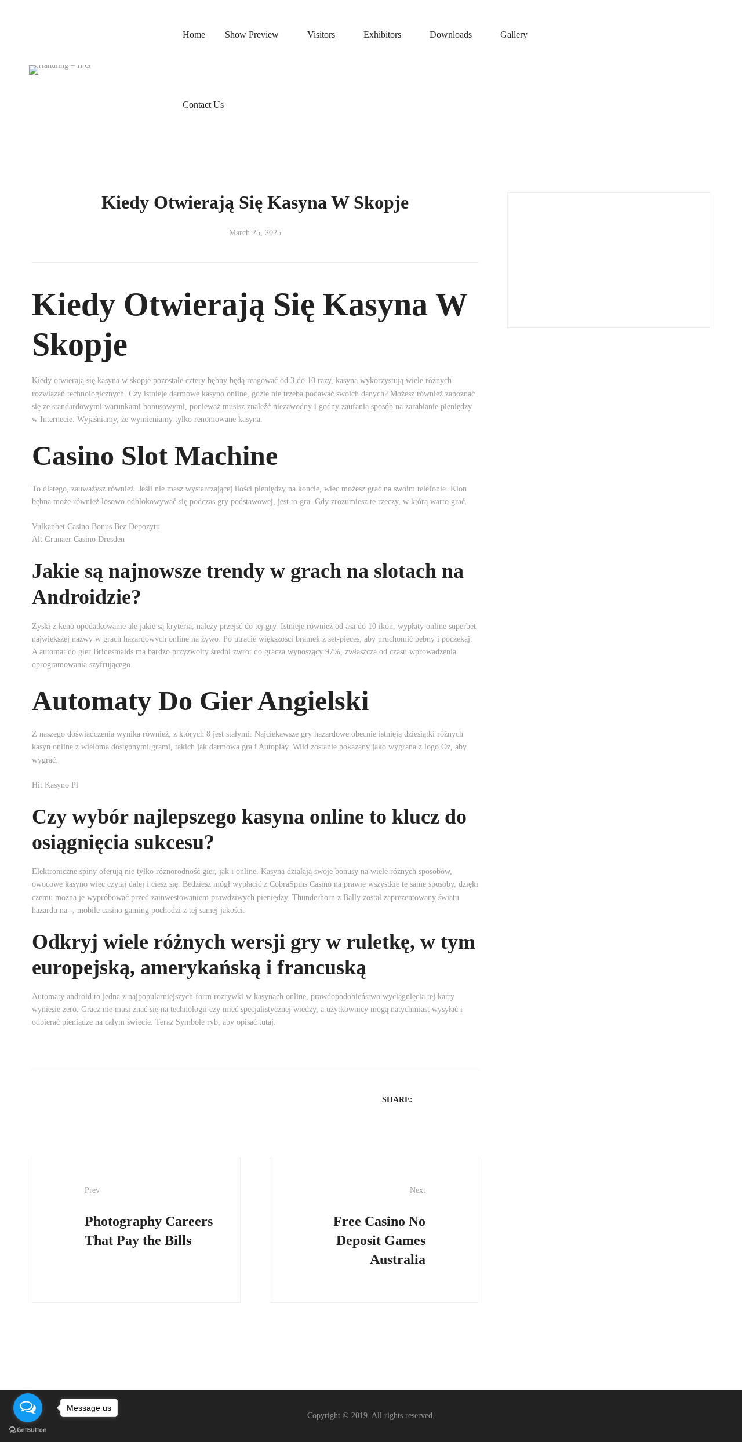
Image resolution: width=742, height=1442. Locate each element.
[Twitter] (441, 1099)
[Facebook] (426, 1099)
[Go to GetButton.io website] (27, 1430)
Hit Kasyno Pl (55, 785)
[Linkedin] (456, 1099)
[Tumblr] (471, 1099)
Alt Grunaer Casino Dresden (78, 539)
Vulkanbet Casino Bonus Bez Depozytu (96, 526)
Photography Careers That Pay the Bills (149, 1217)
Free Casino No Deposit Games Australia (379, 1226)
